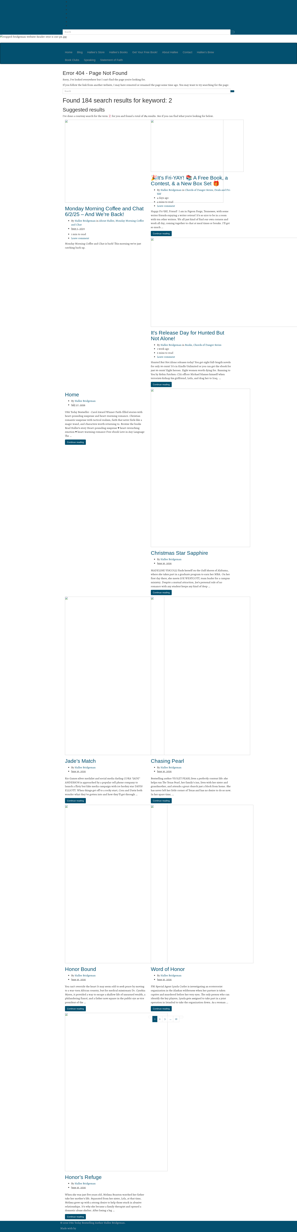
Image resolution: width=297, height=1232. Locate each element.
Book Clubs (72, 60)
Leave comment (80, 238)
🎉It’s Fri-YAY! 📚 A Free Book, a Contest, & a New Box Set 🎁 (189, 180)
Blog (80, 52)
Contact (187, 52)
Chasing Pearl (167, 761)
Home (68, 52)
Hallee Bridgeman (85, 221)
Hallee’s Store (96, 52)
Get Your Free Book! (144, 52)
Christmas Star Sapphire (179, 553)
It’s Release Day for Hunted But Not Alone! (187, 335)
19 (176, 1019)
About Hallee (170, 52)
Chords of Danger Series (199, 190)
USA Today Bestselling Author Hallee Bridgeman (32, 44)
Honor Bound (80, 969)
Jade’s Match (80, 761)
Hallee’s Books (118, 52)
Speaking (89, 60)
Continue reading (161, 233)
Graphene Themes (87, 1228)
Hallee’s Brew (205, 52)
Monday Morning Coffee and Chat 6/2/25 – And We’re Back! (104, 211)
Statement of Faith (111, 60)
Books (188, 345)
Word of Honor (168, 969)
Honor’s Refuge (83, 1177)
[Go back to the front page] (60, 41)
